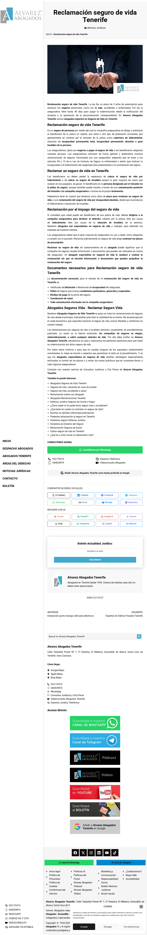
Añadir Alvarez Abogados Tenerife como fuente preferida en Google (96, 473)
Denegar (108, 927)
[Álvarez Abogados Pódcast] (95, 757)
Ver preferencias (131, 927)
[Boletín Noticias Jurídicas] (95, 809)
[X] (83, 852)
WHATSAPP (15, 914)
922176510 (14, 905)
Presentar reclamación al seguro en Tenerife (72, 416)
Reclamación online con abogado (67, 394)
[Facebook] (75, 852)
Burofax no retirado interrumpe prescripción (72, 413)
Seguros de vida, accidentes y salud (68, 390)
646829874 (14, 909)
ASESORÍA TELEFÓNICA (21, 927)
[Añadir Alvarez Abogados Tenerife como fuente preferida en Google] (95, 827)
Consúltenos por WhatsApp (97, 450)
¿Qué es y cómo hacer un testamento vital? (72, 435)
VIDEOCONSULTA (17, 922)
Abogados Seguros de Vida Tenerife (68, 383)
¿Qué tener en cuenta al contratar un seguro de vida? (76, 409)
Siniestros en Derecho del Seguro (67, 424)
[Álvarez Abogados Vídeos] (95, 775)
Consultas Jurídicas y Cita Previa (101, 369)
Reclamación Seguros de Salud (66, 427)
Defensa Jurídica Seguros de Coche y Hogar (72, 401)
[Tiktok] (114, 852)
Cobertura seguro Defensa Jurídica (67, 420)
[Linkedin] (99, 852)
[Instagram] (91, 852)
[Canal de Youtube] (95, 792)
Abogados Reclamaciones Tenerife (67, 398)
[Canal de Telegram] (95, 740)
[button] (141, 906)
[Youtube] (107, 852)
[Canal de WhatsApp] (95, 723)
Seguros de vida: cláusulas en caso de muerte (73, 387)
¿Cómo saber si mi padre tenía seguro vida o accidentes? (79, 405)
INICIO (49, 34)
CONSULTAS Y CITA (19, 918)
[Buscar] (139, 636)
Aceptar (84, 927)
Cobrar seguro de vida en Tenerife (67, 431)
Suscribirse (95, 559)
